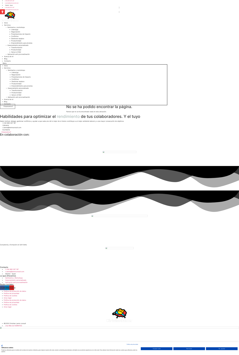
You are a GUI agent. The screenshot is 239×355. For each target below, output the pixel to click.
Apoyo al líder (16, 52)
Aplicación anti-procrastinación (18, 54)
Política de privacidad (132, 344)
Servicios (7, 25)
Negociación (15, 32)
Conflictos (14, 36)
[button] (83, 63)
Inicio (6, 66)
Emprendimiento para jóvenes (21, 43)
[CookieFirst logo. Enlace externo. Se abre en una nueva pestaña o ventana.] (2, 346)
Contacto (7, 61)
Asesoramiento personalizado (17, 45)
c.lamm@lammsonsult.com (12, 127)
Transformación (16, 47)
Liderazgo (14, 29)
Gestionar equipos (17, 38)
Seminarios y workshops (16, 27)
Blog (5, 102)
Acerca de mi (8, 56)
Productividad (16, 41)
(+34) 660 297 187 (9, 123)
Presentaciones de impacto (20, 34)
